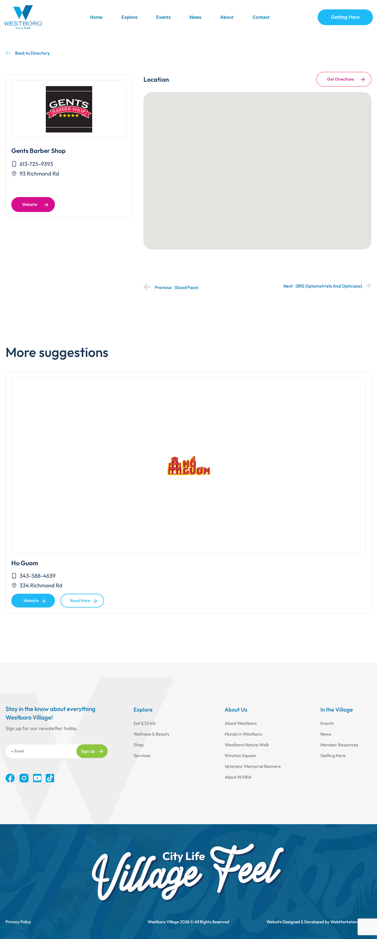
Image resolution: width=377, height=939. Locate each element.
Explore (129, 17)
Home (96, 17)
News (195, 17)
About (226, 17)
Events (163, 17)
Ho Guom (24, 563)
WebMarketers (344, 921)
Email (19, 751)
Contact (261, 17)
